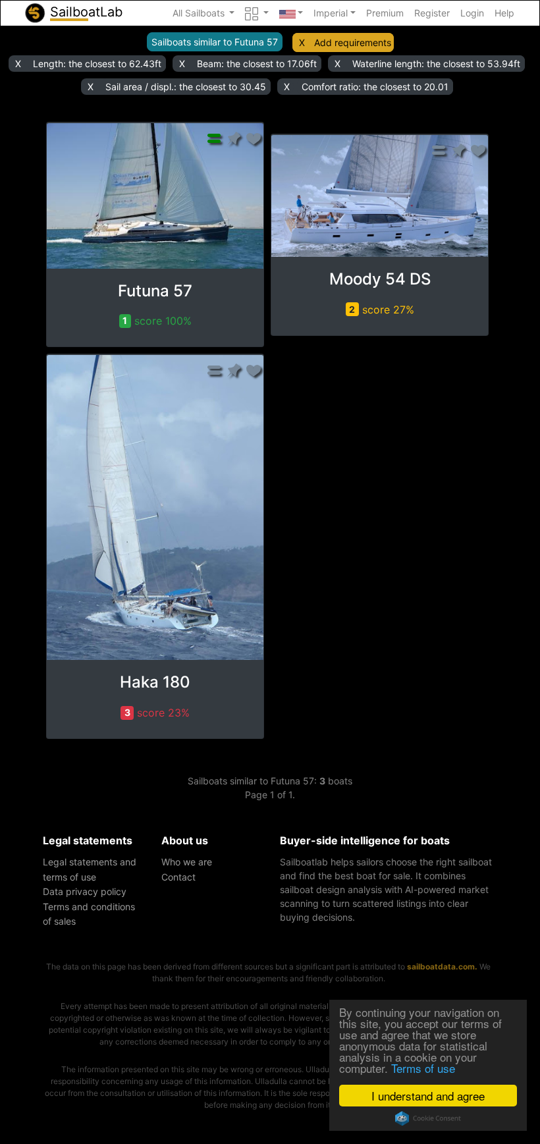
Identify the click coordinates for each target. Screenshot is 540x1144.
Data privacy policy (84, 891)
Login (472, 12)
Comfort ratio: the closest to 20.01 (375, 86)
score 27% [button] (381, 309)
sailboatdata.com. (442, 966)
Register (432, 12)
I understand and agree (428, 1095)
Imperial (330, 12)
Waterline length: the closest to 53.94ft (436, 63)
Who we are (186, 861)
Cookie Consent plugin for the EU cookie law (428, 1118)
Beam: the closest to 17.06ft (257, 63)
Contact (178, 877)
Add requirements (352, 42)
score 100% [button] (157, 320)
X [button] (302, 42)
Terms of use (423, 1068)
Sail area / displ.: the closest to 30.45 (185, 86)
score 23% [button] (157, 712)
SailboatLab (84, 12)
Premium (385, 12)
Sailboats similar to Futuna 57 (214, 41)
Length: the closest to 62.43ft (97, 63)
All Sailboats (200, 12)
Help (504, 12)
